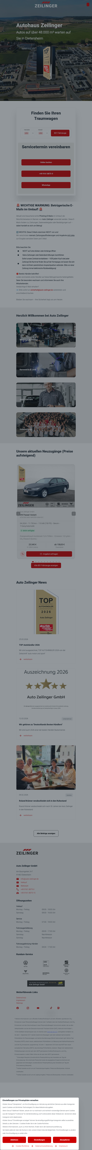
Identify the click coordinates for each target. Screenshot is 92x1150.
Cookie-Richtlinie (22, 1146)
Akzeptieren (65, 1140)
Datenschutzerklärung (44, 1146)
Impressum (63, 1146)
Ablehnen (14, 1140)
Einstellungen (39, 1140)
